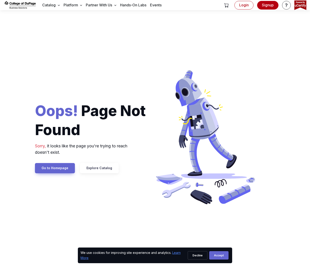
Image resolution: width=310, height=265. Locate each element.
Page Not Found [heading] (90, 120)
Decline (197, 255)
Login (244, 5)
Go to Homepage (55, 168)
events (156, 5)
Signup (268, 5)
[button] (226, 5)
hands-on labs (133, 5)
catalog (49, 5)
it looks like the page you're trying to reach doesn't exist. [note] (81, 149)
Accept (219, 255)
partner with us (99, 5)
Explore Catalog (99, 168)
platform (71, 5)
